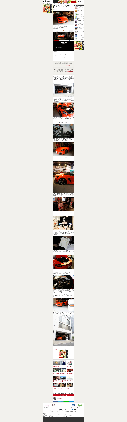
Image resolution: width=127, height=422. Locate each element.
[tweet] (59, 401)
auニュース (70, 415)
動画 (63, 3)
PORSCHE (62, 393)
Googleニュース (58, 414)
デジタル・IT (50, 3)
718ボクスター (58, 393)
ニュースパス (51, 416)
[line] (66, 401)
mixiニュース (70, 414)
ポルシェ (72, 393)
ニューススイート (45, 416)
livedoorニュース (65, 414)
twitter (69, 393)
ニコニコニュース (78, 414)
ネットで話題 (67, 3)
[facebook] (55, 401)
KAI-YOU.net (57, 415)
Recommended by (69, 391)
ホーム (44, 3)
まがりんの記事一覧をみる (63, 395)
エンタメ (58, 3)
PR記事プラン (66, 393)
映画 (47, 3)
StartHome (57, 416)
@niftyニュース (51, 415)
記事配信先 (44, 413)
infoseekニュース (45, 415)
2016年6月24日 (68, 65)
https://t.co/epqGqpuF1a (70, 71)
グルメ (61, 3)
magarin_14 (60, 398)
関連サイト (44, 403)
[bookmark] (71, 401)
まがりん (73, 9)
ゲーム (54, 3)
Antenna (77, 415)
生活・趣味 (54, 393)
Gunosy (44, 414)
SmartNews (50, 414)
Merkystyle (64, 415)
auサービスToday (65, 416)
